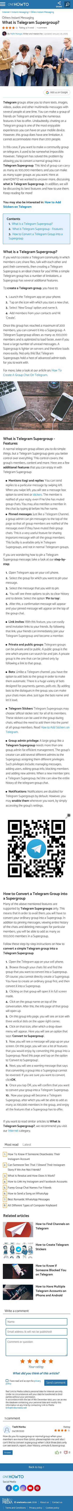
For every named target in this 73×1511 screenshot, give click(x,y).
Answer (7, 1452)
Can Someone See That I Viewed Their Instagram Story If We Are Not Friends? (36, 1167)
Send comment (55, 1382)
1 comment (42, 27)
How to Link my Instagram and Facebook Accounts (37, 1181)
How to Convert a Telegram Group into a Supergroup (36, 236)
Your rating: (35, 1367)
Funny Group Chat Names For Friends (29, 1187)
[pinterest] (37, 1488)
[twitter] (16, 1488)
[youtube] (30, 1488)
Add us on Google (59, 92)
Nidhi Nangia (16, 34)
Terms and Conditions (15, 1508)
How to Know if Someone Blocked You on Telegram (51, 1270)
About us (44, 1502)
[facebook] (9, 1488)
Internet (6, 12)
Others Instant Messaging (42, 12)
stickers (37, 494)
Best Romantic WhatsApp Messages (29, 1199)
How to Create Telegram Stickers (52, 1247)
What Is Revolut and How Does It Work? (31, 1175)
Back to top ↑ (36, 1467)
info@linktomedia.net (16, 1408)
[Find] (68, 4)
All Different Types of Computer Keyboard (32, 1205)
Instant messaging (20, 12)
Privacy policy (35, 1508)
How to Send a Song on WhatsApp (28, 1193)
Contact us (57, 1502)
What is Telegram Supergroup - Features (37, 229)
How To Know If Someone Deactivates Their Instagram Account (34, 1157)
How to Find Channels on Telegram (52, 1226)
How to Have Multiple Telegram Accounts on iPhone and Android (51, 1291)
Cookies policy (52, 1508)
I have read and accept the (23, 1382)
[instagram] (23, 1488)
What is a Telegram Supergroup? (32, 224)
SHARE (59, 6)
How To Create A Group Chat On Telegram (32, 373)
